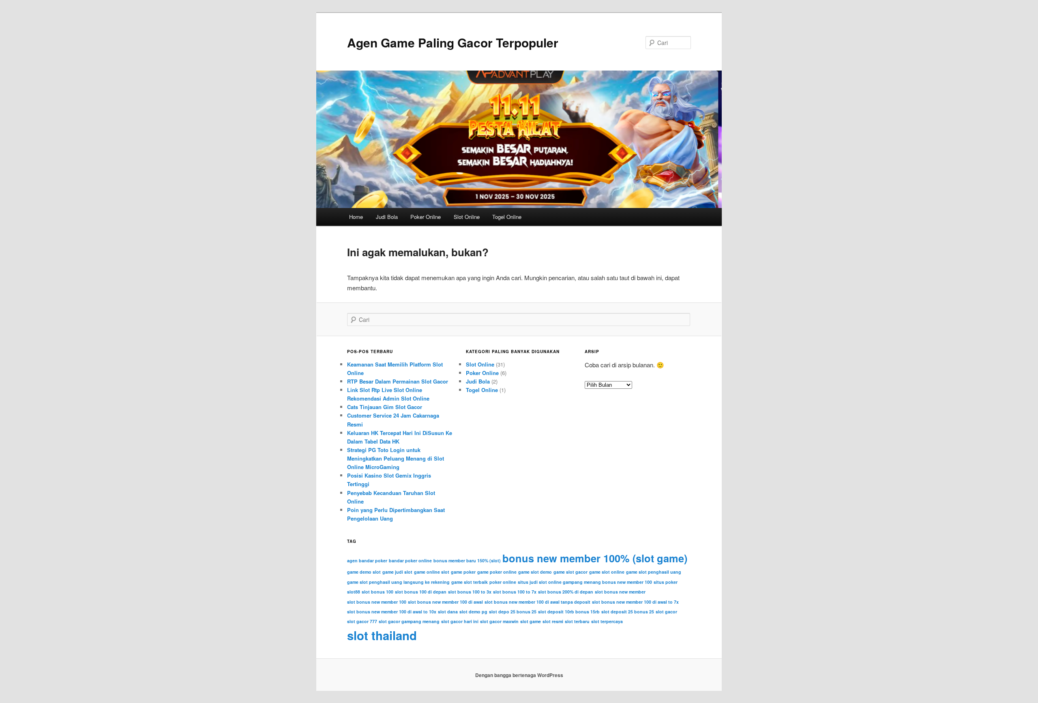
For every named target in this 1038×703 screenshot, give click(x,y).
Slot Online (467, 217)
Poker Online (425, 217)
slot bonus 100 (377, 592)
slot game (530, 621)
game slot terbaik (469, 582)
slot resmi (553, 621)
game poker (463, 572)
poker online (502, 582)
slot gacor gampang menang (409, 621)
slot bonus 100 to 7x (514, 592)
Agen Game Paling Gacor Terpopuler (452, 42)
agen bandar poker (367, 560)
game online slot (431, 572)
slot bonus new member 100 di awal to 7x (635, 602)
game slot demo (535, 572)
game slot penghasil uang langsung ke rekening (398, 582)
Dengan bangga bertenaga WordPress (519, 675)
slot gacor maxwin (499, 621)
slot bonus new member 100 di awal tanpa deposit (537, 602)
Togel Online (506, 217)
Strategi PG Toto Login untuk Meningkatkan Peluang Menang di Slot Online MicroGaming (395, 458)
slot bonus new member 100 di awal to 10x (391, 612)
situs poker (666, 582)
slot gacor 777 (362, 621)
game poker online (497, 572)
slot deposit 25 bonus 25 (627, 612)
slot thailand (382, 635)
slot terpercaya (607, 621)
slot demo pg (473, 612)
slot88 (353, 592)
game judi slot (397, 572)
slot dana (448, 612)
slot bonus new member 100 (376, 602)
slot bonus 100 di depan (420, 592)
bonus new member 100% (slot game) (594, 558)
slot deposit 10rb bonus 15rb (569, 612)
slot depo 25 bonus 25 (512, 612)
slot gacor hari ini (459, 621)
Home (356, 217)
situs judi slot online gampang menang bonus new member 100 (585, 582)
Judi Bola (387, 217)
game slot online (606, 572)
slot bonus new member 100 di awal (445, 602)
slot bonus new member (620, 592)
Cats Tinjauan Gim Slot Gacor (384, 407)
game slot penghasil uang (653, 572)
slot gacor (666, 612)
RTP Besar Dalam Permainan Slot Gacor (397, 381)
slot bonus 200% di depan (565, 592)
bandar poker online (410, 560)
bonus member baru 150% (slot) (467, 560)
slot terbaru (577, 621)
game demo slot (364, 572)
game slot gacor (570, 572)
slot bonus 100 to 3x (469, 592)
